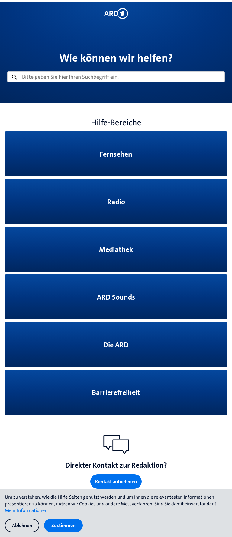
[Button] (116, 13)
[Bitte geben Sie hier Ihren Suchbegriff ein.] (116, 76)
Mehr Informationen (26, 510)
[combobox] (116, 76)
